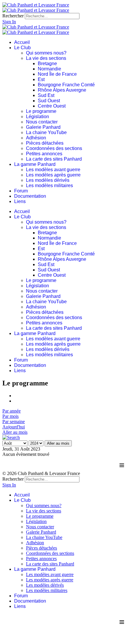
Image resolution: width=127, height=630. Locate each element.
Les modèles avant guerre (53, 169)
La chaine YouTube (46, 132)
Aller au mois (14, 432)
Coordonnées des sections (54, 148)
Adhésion (36, 137)
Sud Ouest (49, 100)
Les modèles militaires (49, 185)
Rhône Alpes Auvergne (62, 90)
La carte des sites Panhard (54, 158)
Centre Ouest (52, 105)
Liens (20, 201)
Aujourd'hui (13, 426)
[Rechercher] (11, 437)
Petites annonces (44, 153)
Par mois (10, 416)
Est (41, 79)
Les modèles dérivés (47, 180)
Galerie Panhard (43, 127)
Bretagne (47, 63)
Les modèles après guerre (53, 174)
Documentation (30, 196)
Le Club (22, 47)
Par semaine (13, 421)
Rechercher (13, 15)
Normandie (49, 68)
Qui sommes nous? (46, 52)
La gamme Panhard (35, 164)
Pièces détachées (45, 143)
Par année (11, 410)
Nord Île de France (57, 74)
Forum (21, 190)
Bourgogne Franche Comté (66, 84)
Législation (37, 116)
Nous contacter (42, 121)
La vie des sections (46, 58)
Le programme (41, 111)
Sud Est (46, 95)
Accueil (22, 42)
